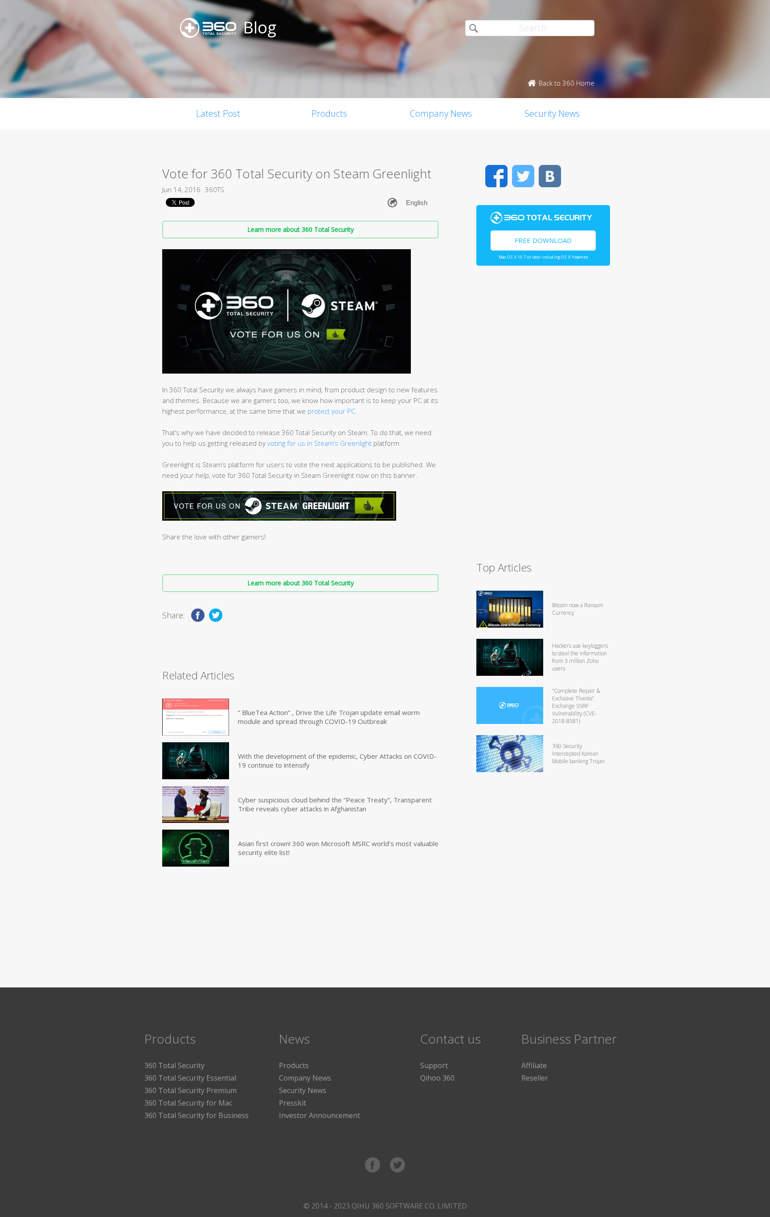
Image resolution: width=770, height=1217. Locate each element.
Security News (552, 113)
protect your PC (331, 411)
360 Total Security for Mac (188, 1103)
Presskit (292, 1103)
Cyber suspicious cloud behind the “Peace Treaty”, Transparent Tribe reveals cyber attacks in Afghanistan (335, 804)
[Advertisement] (543, 417)
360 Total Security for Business (196, 1115)
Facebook (496, 176)
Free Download (543, 240)
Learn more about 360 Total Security (300, 229)
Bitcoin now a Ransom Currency (577, 609)
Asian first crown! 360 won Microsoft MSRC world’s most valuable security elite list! (338, 848)
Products (329, 113)
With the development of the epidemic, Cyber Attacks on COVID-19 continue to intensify (337, 760)
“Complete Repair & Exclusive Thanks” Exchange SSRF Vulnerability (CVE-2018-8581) (576, 706)
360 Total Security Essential (190, 1078)
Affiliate (534, 1065)
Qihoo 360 (437, 1078)
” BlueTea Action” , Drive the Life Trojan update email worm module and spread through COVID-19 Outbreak (329, 717)
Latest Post (218, 113)
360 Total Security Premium (190, 1090)
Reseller (534, 1078)
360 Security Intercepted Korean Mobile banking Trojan (578, 753)
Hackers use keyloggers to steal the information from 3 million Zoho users (580, 657)
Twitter (523, 176)
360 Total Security (174, 1065)
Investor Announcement (319, 1115)
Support (434, 1065)
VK (550, 176)
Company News (441, 113)
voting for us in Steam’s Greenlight (319, 443)
